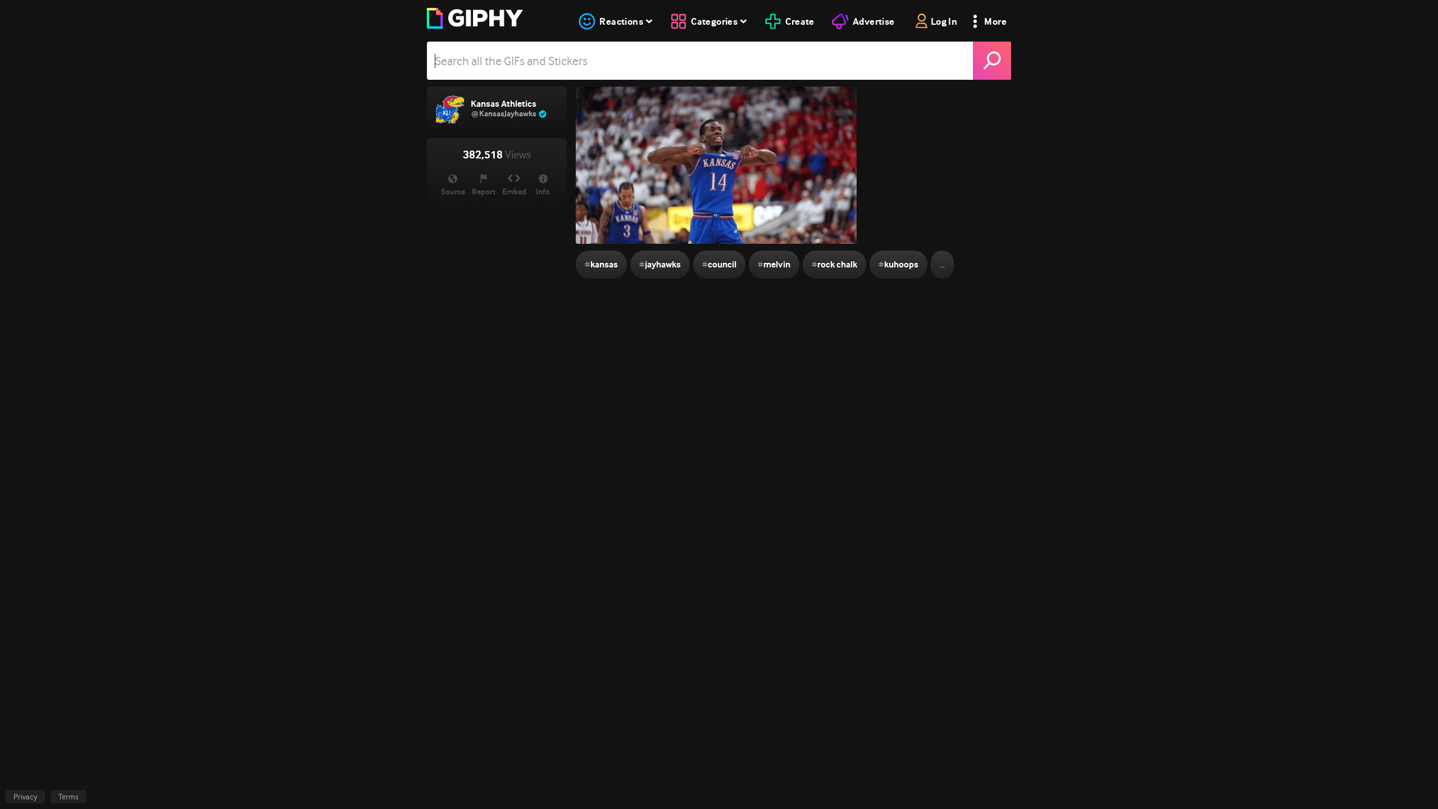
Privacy (25, 796)
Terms (68, 796)
